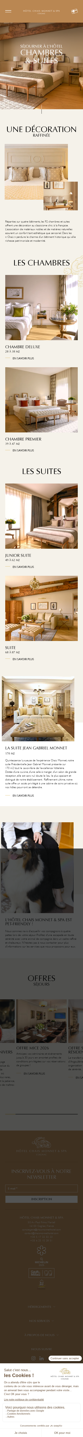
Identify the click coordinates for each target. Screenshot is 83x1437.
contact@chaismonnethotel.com (41, 1233)
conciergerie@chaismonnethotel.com (41, 1229)
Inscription (41, 1199)
